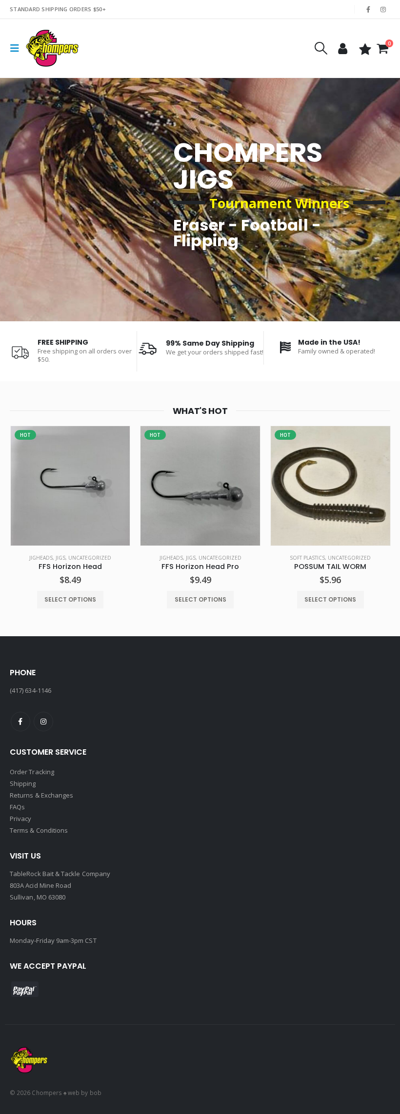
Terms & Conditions (39, 830)
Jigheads (41, 557)
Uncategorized (89, 557)
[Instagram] (383, 9)
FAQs (17, 806)
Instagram (43, 721)
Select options (70, 599)
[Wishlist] (365, 48)
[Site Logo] (52, 48)
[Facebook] (368, 9)
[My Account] (342, 48)
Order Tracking (32, 771)
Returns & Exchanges (41, 795)
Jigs (60, 557)
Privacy (20, 818)
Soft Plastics (307, 557)
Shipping (23, 783)
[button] (17, 48)
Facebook (20, 721)
